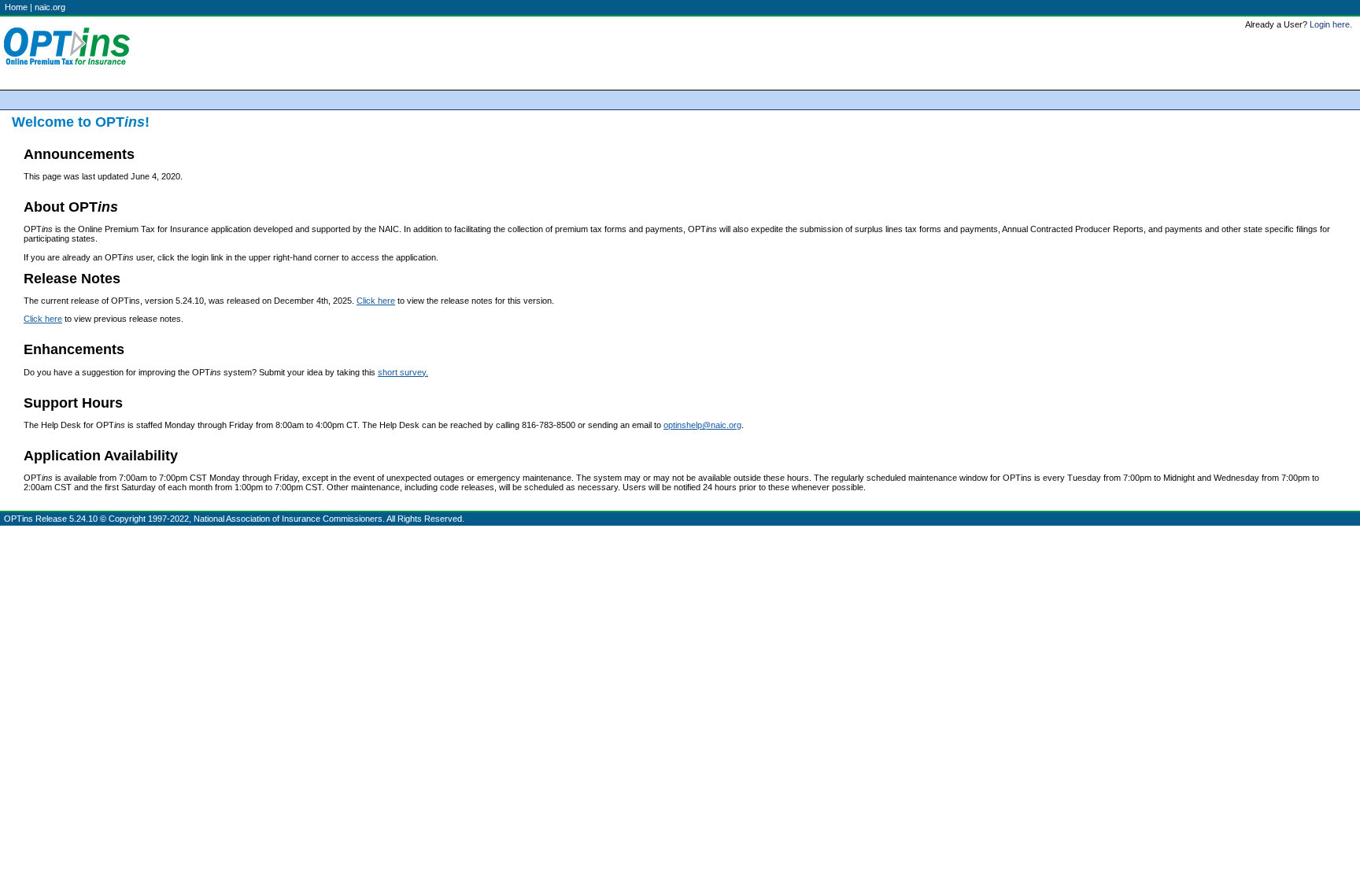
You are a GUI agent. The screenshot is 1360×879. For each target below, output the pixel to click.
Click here (376, 300)
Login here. (1331, 24)
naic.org (50, 7)
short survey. (403, 372)
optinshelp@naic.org (702, 425)
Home (16, 7)
